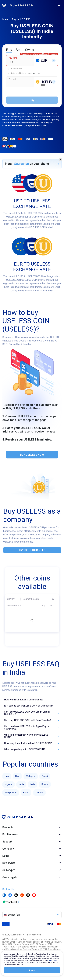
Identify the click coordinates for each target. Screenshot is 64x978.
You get (12, 79)
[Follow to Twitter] (28, 895)
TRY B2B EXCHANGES (31, 550)
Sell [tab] (18, 50)
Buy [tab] (9, 50)
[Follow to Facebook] (10, 895)
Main (5, 19)
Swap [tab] (29, 50)
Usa (17, 776)
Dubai (45, 776)
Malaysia (30, 776)
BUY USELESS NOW (32, 454)
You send (12, 58)
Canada (39, 792)
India (21, 784)
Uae (7, 776)
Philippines (11, 792)
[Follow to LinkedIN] (4, 895)
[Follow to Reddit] (22, 895)
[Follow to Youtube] (34, 895)
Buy (14, 19)
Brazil (26, 792)
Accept (32, 970)
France (44, 784)
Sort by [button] (11, 599)
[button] (60, 159)
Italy (32, 784)
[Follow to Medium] (16, 895)
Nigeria (8, 784)
